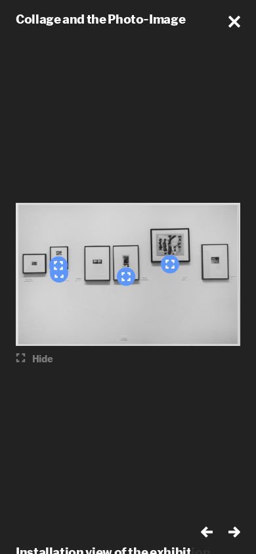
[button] (234, 21)
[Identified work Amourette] (58, 266)
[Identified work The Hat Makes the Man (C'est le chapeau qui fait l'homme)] (170, 264)
